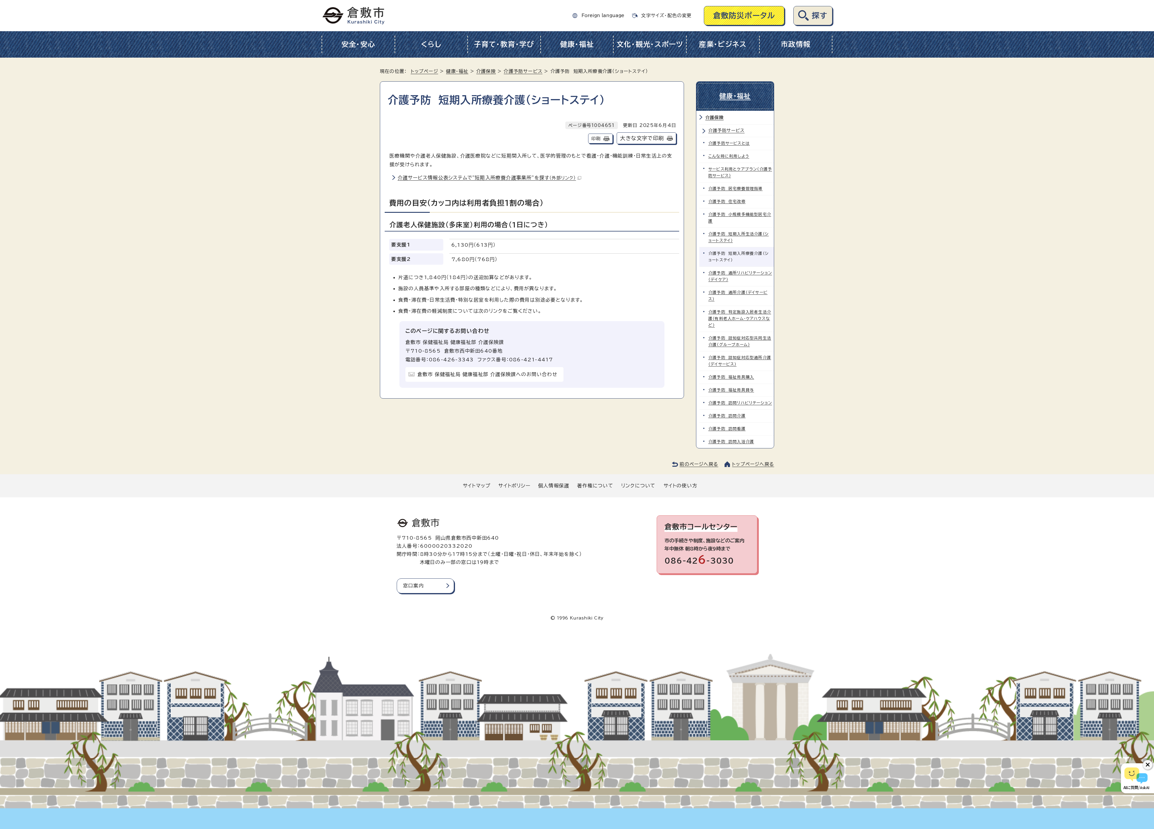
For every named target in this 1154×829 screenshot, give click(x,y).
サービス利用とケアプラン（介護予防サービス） (740, 172)
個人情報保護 (553, 485)
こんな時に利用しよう (728, 156)
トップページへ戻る (753, 464)
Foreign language (603, 15)
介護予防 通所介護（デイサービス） (738, 296)
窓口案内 (413, 585)
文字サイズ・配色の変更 (666, 15)
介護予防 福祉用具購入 (731, 377)
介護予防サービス (523, 71)
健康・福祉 (577, 44)
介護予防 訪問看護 (727, 429)
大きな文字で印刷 (642, 138)
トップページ (424, 71)
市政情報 (796, 44)
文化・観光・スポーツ (650, 44)
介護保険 (486, 71)
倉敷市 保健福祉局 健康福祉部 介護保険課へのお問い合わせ (487, 374)
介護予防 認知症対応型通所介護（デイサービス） (739, 361)
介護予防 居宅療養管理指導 (735, 189)
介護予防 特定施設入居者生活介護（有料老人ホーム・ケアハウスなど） (739, 318)
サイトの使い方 (680, 485)
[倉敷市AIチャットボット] (1136, 778)
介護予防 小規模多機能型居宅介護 (739, 218)
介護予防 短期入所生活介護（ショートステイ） (738, 237)
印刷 (595, 138)
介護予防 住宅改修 (727, 201)
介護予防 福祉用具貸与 (731, 390)
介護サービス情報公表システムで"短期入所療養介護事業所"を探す (487, 177)
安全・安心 (358, 44)
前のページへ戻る (698, 464)
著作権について (595, 485)
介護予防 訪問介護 (727, 416)
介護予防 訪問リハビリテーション (740, 403)
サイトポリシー (514, 485)
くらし (431, 44)
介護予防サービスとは (729, 143)
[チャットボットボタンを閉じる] (1147, 765)
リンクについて (638, 485)
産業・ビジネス (723, 44)
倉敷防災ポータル (744, 15)
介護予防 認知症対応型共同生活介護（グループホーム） (739, 341)
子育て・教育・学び (504, 44)
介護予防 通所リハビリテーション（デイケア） (740, 276)
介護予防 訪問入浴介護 (731, 442)
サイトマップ (476, 485)
